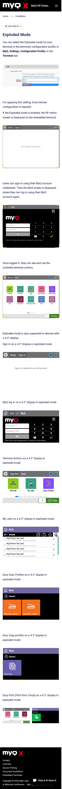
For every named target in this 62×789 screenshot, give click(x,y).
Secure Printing (10, 768)
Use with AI (13, 26)
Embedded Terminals (12, 775)
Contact (6, 760)
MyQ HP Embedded (41, 5)
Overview (7, 764)
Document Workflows (13, 771)
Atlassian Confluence (14, 784)
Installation (20, 16)
